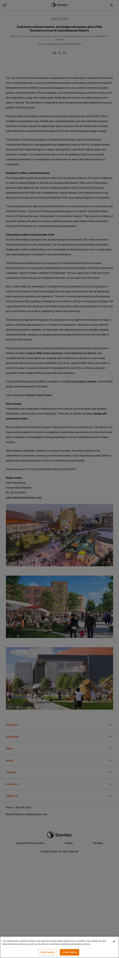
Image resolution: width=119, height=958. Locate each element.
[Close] (114, 941)
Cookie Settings (47, 952)
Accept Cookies (69, 952)
